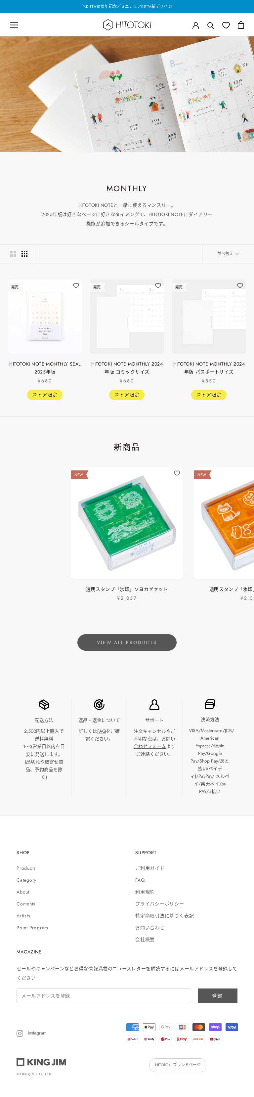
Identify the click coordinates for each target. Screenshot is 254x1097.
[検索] (210, 25)
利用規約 (145, 892)
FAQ (101, 731)
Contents (26, 903)
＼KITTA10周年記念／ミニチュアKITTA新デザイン (127, 7)
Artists (23, 915)
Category (26, 880)
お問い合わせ (150, 927)
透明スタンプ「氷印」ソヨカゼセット (127, 589)
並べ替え (225, 254)
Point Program (32, 927)
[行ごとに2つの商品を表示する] (13, 254)
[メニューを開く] (14, 24)
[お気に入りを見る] (226, 25)
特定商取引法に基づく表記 (164, 915)
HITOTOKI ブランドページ (178, 1065)
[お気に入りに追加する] (76, 285)
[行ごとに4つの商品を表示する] (24, 254)
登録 (217, 995)
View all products (127, 642)
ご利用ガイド (150, 868)
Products (26, 868)
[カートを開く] (241, 25)
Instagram (36, 1033)
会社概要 (145, 939)
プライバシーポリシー (159, 903)
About (23, 892)
